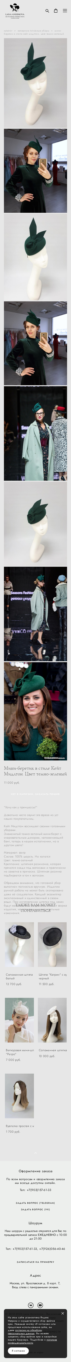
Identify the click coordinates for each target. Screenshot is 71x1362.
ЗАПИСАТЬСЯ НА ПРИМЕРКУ (35, 1262)
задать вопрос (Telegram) (35, 1203)
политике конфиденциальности (32, 1341)
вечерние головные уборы (33, 30)
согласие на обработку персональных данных (25, 1332)
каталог (8, 30)
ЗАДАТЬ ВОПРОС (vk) (35, 1209)
